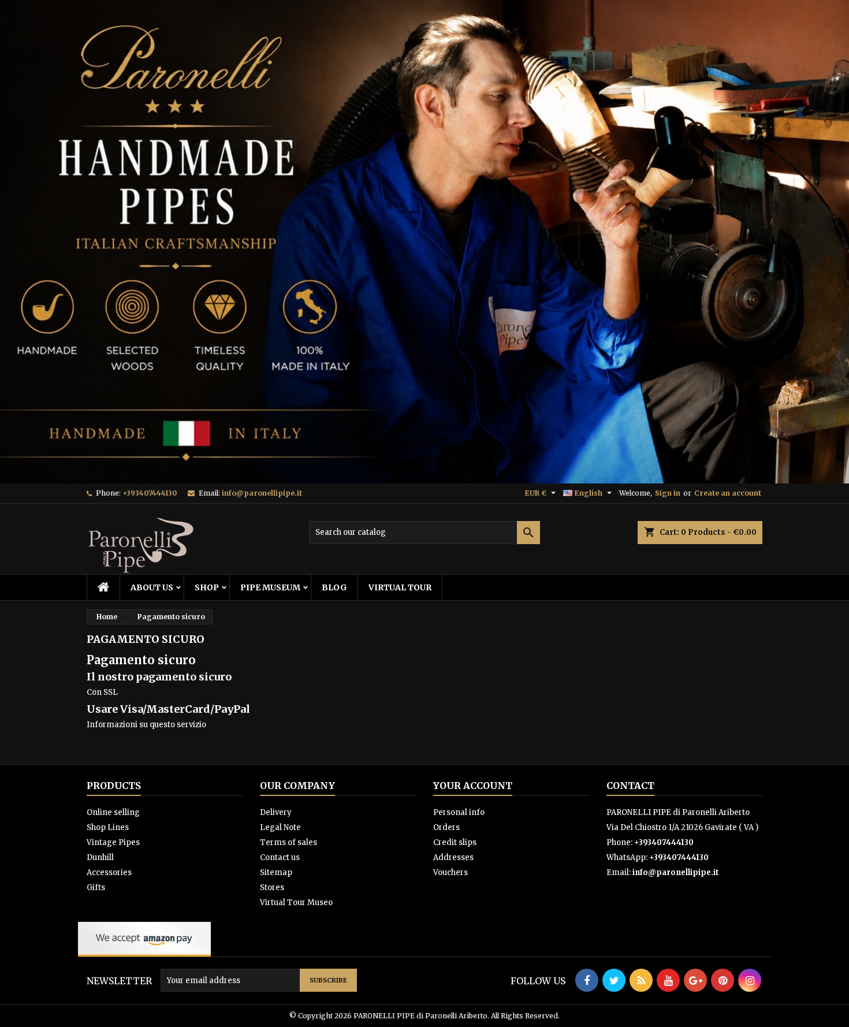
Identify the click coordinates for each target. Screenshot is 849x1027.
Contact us (280, 857)
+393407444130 (149, 493)
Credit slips (454, 842)
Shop (207, 587)
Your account (472, 785)
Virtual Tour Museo (296, 902)
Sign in (667, 493)
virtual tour (399, 587)
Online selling (113, 812)
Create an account (727, 493)
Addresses (453, 857)
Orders (446, 827)
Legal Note (280, 827)
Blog (334, 587)
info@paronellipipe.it (262, 493)
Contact (630, 785)
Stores (272, 887)
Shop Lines (108, 827)
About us (152, 587)
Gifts (96, 887)
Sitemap (276, 872)
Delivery (276, 812)
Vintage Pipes (113, 842)
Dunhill (100, 857)
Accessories (109, 872)
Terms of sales (288, 842)
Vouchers (450, 872)
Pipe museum (270, 587)
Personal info (459, 812)
